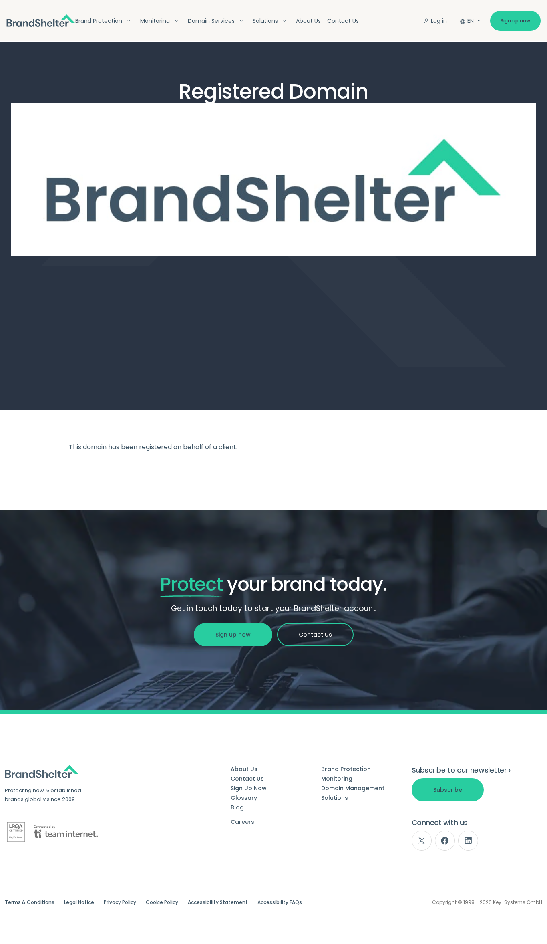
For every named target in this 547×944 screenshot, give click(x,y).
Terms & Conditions (29, 902)
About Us (308, 21)
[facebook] (445, 841)
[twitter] (422, 841)
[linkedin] (468, 841)
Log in (439, 21)
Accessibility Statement (218, 902)
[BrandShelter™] (40, 20)
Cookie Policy (162, 902)
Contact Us (343, 21)
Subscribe (447, 790)
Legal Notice (79, 902)
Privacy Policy (120, 902)
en (470, 21)
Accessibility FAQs (279, 902)
